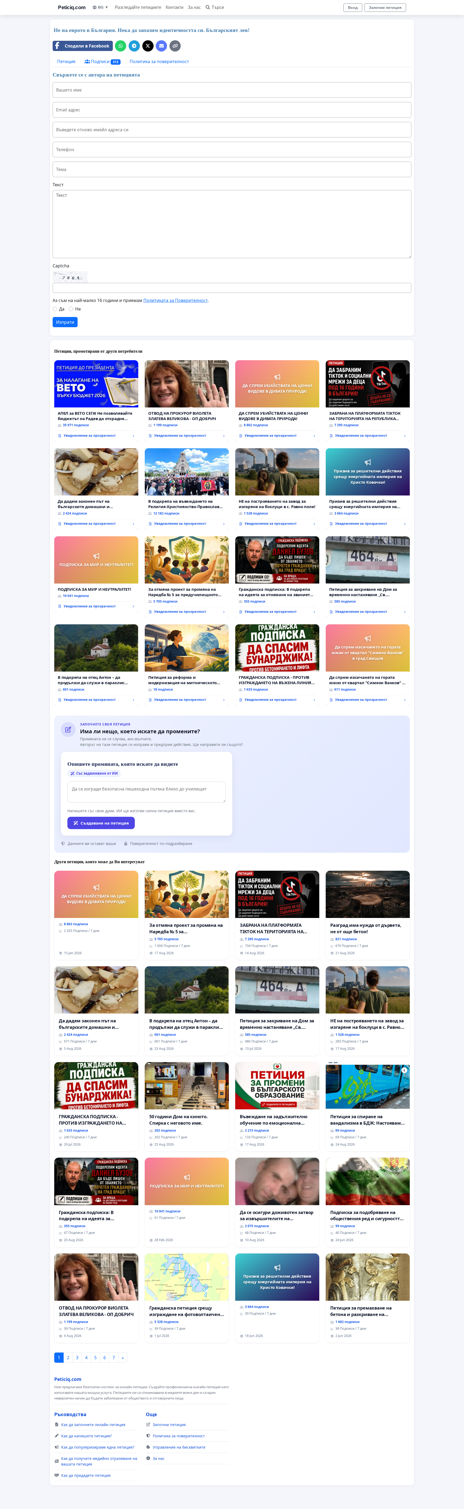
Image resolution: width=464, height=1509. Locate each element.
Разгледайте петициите (138, 7)
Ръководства (70, 1414)
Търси (218, 7)
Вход (353, 7)
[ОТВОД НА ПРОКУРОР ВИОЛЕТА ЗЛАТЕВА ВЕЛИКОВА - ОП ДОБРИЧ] (187, 401)
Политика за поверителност (159, 61)
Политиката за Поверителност (175, 300)
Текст (58, 185)
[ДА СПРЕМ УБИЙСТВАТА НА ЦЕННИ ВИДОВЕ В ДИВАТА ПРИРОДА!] (277, 401)
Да (61, 309)
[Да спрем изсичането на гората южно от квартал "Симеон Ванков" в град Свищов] (368, 665)
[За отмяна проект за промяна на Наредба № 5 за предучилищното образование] (187, 577)
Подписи (104, 61)
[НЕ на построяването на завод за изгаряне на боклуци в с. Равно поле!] (277, 489)
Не (78, 309)
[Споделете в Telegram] (134, 46)
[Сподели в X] (148, 46)
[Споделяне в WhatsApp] (120, 46)
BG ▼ (103, 7)
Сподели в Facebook (87, 46)
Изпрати (65, 322)
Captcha (61, 266)
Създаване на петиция (105, 823)
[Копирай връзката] (175, 46)
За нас (194, 7)
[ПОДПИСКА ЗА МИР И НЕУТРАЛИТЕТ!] (96, 574)
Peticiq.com (72, 7)
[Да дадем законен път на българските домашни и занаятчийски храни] (96, 489)
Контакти (174, 7)
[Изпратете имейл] (161, 46)
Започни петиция (385, 7)
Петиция (66, 61)
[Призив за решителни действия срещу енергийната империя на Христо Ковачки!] (368, 489)
